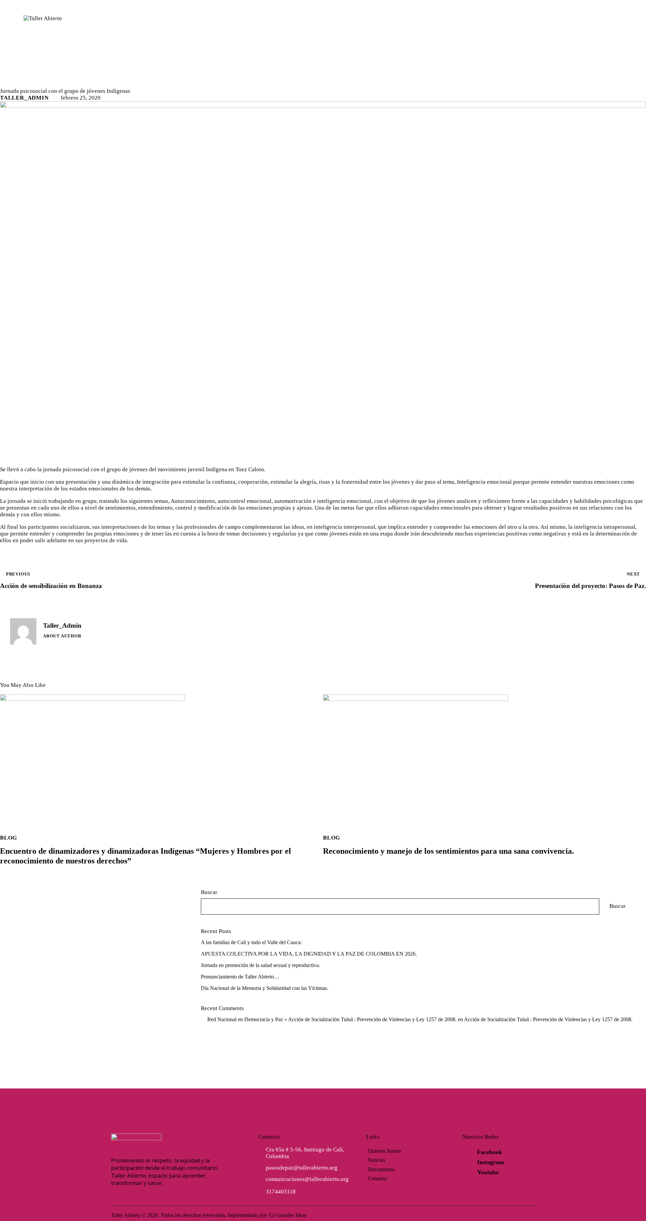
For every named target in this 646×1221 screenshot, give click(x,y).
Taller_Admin (62, 625)
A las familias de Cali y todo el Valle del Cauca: (251, 942)
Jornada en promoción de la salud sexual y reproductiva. (260, 965)
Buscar (209, 892)
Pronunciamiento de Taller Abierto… (240, 976)
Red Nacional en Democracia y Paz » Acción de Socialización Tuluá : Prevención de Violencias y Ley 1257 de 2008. (332, 1019)
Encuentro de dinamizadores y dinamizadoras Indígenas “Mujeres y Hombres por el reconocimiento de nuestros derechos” (145, 856)
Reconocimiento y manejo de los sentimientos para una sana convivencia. (448, 851)
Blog (11, 82)
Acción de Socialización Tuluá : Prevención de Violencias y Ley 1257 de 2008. (548, 1019)
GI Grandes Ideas (288, 1215)
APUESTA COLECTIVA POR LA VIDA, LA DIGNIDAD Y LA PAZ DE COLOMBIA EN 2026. (309, 954)
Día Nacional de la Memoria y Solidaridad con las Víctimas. (264, 988)
